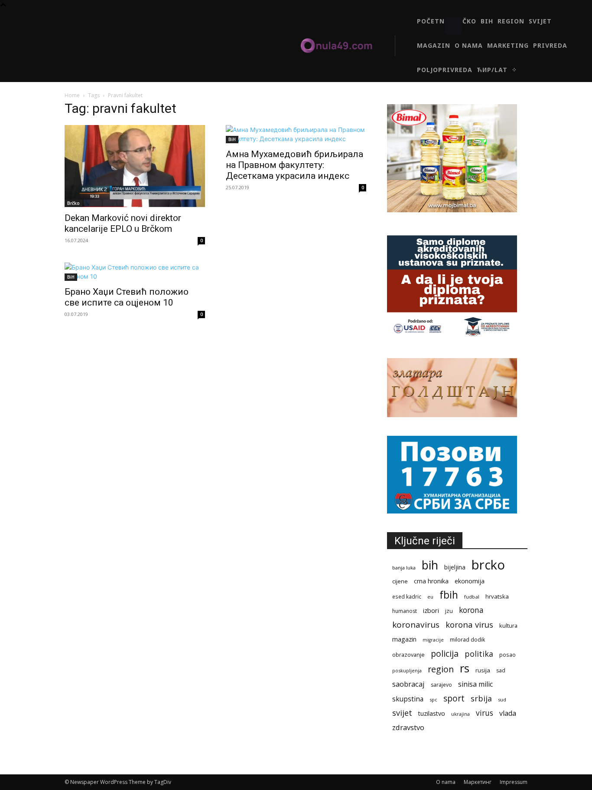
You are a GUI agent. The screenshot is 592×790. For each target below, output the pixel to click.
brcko (488, 564)
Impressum (513, 782)
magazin (404, 639)
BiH (232, 139)
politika (479, 653)
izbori (431, 610)
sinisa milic (475, 684)
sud (502, 699)
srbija (481, 698)
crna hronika (431, 581)
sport (454, 698)
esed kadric (406, 596)
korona (471, 610)
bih (430, 564)
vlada (507, 713)
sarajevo (441, 684)
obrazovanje (408, 654)
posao (507, 654)
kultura (508, 625)
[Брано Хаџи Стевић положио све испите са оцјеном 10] (135, 272)
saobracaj (408, 683)
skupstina (407, 699)
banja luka (404, 567)
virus (484, 713)
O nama (445, 782)
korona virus (469, 624)
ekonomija (470, 581)
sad (500, 670)
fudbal (471, 596)
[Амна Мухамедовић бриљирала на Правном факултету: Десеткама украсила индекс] (296, 134)
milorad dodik (467, 639)
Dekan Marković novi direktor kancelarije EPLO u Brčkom (123, 223)
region (441, 669)
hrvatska (497, 596)
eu (430, 596)
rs (464, 668)
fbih (448, 594)
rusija (482, 670)
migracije (433, 640)
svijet (402, 713)
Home (72, 95)
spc (433, 699)
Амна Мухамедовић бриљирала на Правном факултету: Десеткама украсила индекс (294, 165)
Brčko (73, 203)
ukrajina (460, 714)
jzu (449, 611)
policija (445, 653)
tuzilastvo (431, 713)
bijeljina (454, 567)
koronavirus (415, 624)
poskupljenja (407, 670)
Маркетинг (477, 782)
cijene (400, 581)
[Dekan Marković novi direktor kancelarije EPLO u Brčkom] (135, 166)
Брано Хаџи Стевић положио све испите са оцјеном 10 (127, 297)
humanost (404, 611)
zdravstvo (408, 727)
